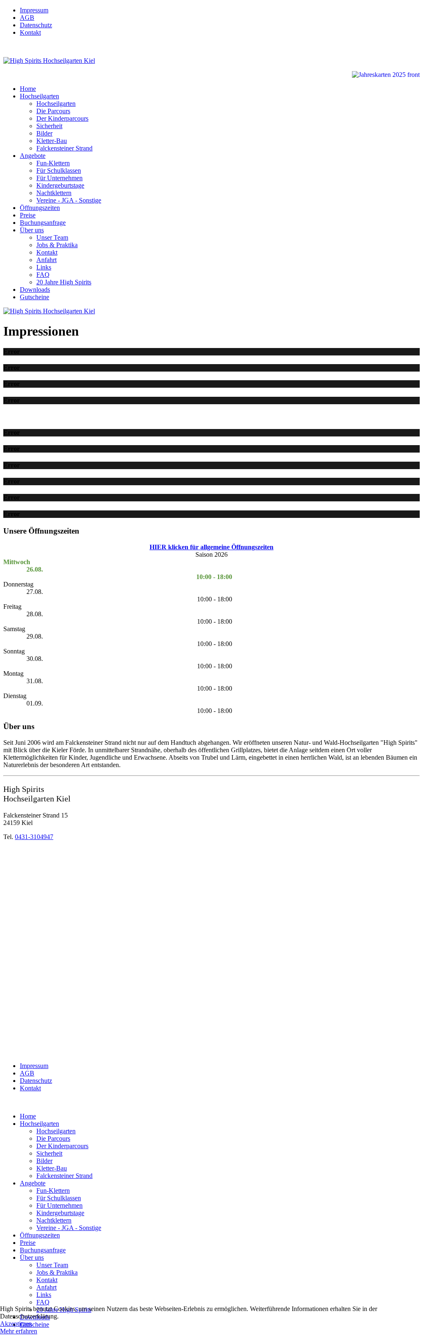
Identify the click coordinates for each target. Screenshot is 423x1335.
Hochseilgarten (39, 96)
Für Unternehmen (59, 177)
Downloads (35, 289)
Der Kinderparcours (62, 118)
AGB (27, 17)
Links (43, 267)
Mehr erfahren (18, 1331)
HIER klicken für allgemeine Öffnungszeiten (211, 547)
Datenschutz (36, 25)
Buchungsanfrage (43, 222)
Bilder (44, 133)
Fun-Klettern (53, 163)
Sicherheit (49, 125)
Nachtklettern (53, 192)
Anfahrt (46, 259)
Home (28, 88)
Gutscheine (34, 296)
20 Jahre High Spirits (63, 282)
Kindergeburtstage (60, 185)
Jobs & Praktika (57, 244)
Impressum (34, 10)
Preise (28, 215)
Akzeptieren (16, 1323)
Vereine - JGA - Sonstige (68, 200)
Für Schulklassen (58, 170)
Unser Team (52, 237)
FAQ (43, 274)
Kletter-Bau (51, 140)
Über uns (32, 230)
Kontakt (30, 32)
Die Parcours (53, 110)
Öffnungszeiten (40, 207)
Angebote (32, 155)
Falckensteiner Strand (64, 148)
